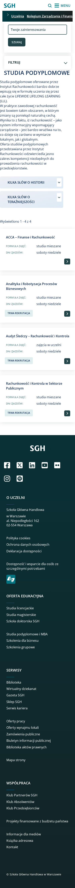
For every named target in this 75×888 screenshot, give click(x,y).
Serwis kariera (17, 708)
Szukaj (40, 5)
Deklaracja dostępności (24, 551)
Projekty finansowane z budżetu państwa (37, 821)
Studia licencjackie (20, 608)
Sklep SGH (14, 702)
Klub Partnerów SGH (21, 795)
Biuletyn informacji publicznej (28, 740)
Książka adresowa (19, 840)
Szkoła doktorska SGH (22, 621)
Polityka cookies (18, 538)
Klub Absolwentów (20, 802)
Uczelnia (17, 16)
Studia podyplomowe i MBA (27, 634)
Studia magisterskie (21, 615)
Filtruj (14, 62)
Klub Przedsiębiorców (22, 808)
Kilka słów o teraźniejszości (21, 199)
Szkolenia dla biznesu (22, 640)
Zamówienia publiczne (23, 734)
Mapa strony (15, 760)
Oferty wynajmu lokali (22, 727)
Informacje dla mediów (23, 834)
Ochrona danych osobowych (27, 544)
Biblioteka (13, 682)
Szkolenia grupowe (20, 647)
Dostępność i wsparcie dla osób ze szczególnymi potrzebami (32, 566)
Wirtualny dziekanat (21, 689)
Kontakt (12, 847)
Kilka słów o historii (26, 182)
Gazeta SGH (15, 695)
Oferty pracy (15, 721)
